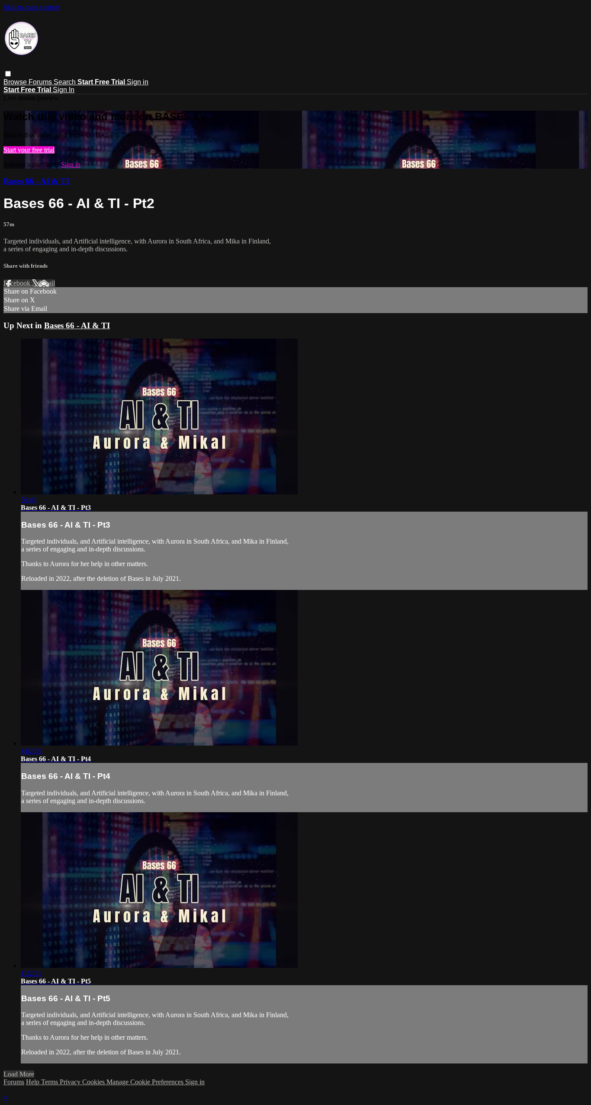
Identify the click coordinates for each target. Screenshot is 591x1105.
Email (47, 283)
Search (65, 82)
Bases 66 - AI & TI (36, 181)
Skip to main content (31, 7)
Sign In (63, 89)
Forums (41, 82)
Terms (50, 1082)
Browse (16, 82)
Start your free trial (29, 150)
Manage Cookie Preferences (145, 1082)
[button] (8, 74)
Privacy (71, 1082)
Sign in (137, 82)
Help (33, 1082)
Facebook (17, 283)
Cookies (94, 1082)
